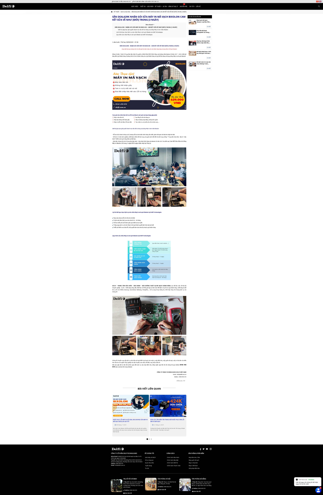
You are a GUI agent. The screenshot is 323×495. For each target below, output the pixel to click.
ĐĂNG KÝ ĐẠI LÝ (173, 6)
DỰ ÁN (165, 6)
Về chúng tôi (149, 453)
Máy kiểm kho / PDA (194, 457)
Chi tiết (209, 26)
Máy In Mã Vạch (193, 465)
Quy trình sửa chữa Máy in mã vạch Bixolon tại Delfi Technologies (134, 34)
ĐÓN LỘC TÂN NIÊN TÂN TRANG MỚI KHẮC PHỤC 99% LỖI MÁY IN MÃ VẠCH (167, 420)
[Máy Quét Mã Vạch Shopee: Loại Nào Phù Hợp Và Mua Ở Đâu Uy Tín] (192, 24)
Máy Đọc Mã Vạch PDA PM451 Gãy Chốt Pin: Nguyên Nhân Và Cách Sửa (203, 42)
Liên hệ (198, 6)
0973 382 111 (155, 1)
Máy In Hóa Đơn (193, 463)
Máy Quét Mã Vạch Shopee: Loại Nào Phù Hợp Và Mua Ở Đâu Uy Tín (203, 21)
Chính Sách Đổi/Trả (172, 463)
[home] (111, 11)
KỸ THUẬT (158, 6)
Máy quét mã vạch (194, 460)
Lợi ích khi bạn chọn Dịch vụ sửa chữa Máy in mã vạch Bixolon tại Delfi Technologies (139, 32)
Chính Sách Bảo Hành (173, 457)
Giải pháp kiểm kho (194, 468)
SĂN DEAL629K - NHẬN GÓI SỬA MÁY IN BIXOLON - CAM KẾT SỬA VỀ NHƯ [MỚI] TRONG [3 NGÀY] (146, 27)
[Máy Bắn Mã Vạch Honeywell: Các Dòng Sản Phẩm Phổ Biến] (192, 34)
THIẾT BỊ (142, 6)
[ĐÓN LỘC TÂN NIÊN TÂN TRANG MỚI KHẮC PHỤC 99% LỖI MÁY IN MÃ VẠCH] (168, 407)
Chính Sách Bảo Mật (172, 460)
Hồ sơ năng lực (149, 460)
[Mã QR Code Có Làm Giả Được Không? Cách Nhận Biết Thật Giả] (192, 66)
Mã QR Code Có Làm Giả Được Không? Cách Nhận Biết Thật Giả (204, 62)
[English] (320, 1)
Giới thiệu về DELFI (150, 457)
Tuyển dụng (148, 465)
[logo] (8, 8)
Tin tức (147, 468)
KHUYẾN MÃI (183, 6)
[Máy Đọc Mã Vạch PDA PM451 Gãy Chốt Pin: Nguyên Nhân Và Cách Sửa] (192, 45)
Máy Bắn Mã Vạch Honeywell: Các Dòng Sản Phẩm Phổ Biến (203, 31)
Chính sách (171, 453)
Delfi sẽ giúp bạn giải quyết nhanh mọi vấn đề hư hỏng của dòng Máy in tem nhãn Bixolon (143, 29)
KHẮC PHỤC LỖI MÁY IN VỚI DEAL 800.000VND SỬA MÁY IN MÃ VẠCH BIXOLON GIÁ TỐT (130, 420)
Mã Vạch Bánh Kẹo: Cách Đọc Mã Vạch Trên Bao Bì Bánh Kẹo (204, 52)
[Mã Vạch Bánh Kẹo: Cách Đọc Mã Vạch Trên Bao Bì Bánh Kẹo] (192, 55)
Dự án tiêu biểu (149, 463)
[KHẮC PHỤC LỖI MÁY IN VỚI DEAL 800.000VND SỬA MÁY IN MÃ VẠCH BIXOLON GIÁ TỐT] (130, 407)
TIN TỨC (191, 6)
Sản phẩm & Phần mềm (196, 453)
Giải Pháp (150, 6)
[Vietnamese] (317, 1)
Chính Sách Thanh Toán (173, 465)
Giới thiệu (134, 6)
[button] (319, 6)
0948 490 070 (127, 1)
